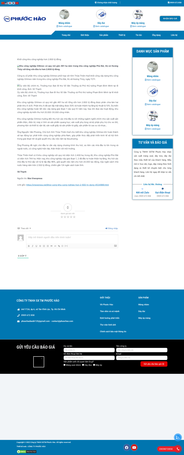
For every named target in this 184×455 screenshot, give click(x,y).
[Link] (59, 246)
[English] (6, 3)
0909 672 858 (175, 2)
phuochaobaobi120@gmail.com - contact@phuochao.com (47, 321)
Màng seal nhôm (73, 365)
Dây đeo (88, 365)
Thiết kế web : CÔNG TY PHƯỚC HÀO (31, 446)
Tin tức (139, 35)
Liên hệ (174, 35)
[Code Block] (55, 246)
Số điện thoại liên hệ (73, 354)
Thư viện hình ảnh (108, 325)
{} (62, 246)
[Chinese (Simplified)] (3, 3)
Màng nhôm (143, 304)
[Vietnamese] (17, 3)
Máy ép (99, 365)
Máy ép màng (144, 318)
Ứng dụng (156, 35)
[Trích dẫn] (51, 246)
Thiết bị (122, 35)
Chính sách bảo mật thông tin (113, 331)
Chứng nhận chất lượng (107, 2)
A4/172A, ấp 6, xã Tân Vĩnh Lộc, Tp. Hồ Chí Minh (43, 309)
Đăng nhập (113, 228)
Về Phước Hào (106, 304)
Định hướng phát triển (109, 318)
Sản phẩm (103, 35)
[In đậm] (29, 246)
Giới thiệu (85, 35)
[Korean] (13, 3)
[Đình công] (40, 246)
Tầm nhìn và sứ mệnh (109, 311)
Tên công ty (121, 346)
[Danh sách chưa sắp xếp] (48, 246)
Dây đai (141, 311)
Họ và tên (68, 346)
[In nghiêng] (32, 246)
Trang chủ (66, 35)
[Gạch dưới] (36, 246)
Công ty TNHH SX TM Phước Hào (38, 300)
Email (118, 354)
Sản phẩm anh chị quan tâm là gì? (79, 361)
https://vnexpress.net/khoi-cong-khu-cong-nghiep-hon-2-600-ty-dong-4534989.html (67, 185)
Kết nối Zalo (142, 192)
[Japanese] (10, 3)
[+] (66, 246)
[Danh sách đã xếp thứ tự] (44, 246)
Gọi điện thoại (162, 192)
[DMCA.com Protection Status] (27, 451)
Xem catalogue (65, 26)
